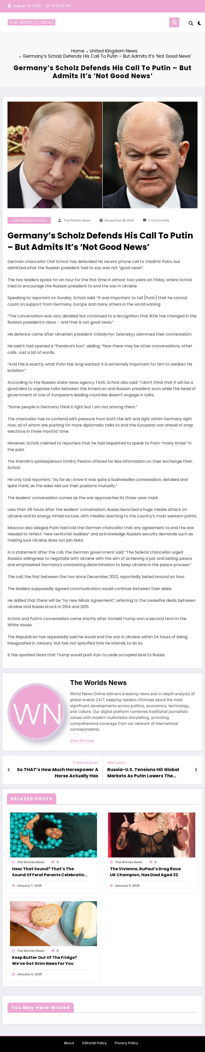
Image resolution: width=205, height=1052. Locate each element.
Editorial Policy (94, 1043)
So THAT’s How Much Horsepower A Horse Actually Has (57, 773)
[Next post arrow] (196, 769)
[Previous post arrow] (9, 769)
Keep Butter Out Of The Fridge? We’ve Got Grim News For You (44, 960)
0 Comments (158, 220)
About (69, 1043)
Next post (116, 763)
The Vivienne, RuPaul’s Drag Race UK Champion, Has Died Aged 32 (145, 872)
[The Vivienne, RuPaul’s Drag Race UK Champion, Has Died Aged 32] (151, 834)
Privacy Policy (126, 1043)
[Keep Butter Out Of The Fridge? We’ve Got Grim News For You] (53, 923)
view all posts (82, 741)
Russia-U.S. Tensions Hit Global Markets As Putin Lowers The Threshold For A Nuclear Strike (143, 773)
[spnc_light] (199, 23)
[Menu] (174, 22)
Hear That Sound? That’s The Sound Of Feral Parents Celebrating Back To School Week (49, 872)
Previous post (85, 763)
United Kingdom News (29, 220)
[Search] (191, 23)
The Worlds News (77, 220)
